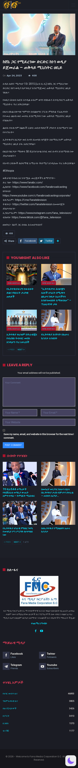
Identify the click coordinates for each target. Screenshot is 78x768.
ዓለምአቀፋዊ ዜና (10, 701)
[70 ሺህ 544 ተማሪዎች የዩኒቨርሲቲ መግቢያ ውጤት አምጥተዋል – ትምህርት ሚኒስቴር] (20, 474)
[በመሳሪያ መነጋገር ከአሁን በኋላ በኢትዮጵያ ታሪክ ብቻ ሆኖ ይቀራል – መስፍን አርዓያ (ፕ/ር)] (58, 474)
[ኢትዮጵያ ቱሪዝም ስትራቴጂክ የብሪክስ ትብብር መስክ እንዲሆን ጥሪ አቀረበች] (22, 320)
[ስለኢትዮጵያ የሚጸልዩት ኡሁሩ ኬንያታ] (58, 513)
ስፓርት (6, 715)
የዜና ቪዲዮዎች (10, 708)
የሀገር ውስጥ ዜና (14, 283)
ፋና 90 (6, 730)
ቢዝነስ (6, 723)
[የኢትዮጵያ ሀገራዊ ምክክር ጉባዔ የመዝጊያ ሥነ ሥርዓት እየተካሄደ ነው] (20, 513)
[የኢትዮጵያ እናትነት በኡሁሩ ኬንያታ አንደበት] (56, 320)
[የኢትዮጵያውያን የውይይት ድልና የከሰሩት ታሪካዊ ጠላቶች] (22, 274)
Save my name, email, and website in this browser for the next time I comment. (39, 436)
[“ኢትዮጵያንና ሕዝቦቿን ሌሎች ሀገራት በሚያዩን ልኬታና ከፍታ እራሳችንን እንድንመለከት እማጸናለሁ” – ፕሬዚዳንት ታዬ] (56, 274)
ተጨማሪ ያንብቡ (39, 623)
